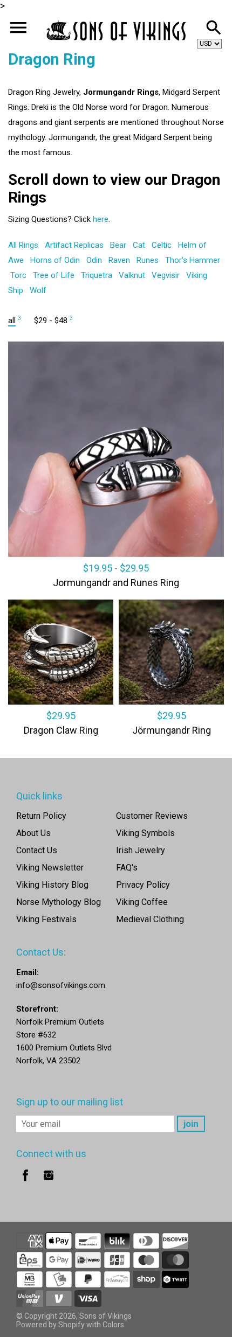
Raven (119, 260)
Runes (148, 260)
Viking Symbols (145, 833)
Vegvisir (166, 275)
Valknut (132, 275)
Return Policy (41, 816)
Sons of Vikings (105, 1316)
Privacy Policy (143, 885)
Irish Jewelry (140, 850)
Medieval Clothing (150, 919)
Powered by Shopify (50, 1324)
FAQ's (127, 867)
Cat (139, 245)
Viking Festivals (46, 919)
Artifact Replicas (74, 245)
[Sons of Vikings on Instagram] (48, 1183)
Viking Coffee (142, 902)
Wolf (38, 290)
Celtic (162, 245)
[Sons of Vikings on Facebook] (25, 1183)
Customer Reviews (152, 816)
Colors (113, 1324)
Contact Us (36, 850)
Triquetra (96, 275)
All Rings (23, 245)
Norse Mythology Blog (58, 902)
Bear (118, 245)
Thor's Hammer (192, 260)
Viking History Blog (52, 885)
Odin (94, 260)
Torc (18, 275)
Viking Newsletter (50, 867)
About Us (33, 833)
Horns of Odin (55, 260)
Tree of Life (53, 275)
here (100, 219)
